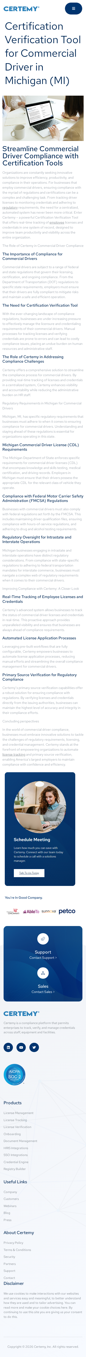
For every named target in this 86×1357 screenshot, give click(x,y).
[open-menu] (73, 8)
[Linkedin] (8, 1047)
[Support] (43, 939)
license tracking (13, 754)
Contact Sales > (43, 992)
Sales (43, 986)
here (64, 1308)
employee (56, 222)
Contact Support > (43, 957)
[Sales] (43, 973)
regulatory (10, 207)
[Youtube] (21, 1047)
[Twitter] (34, 1047)
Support (43, 952)
